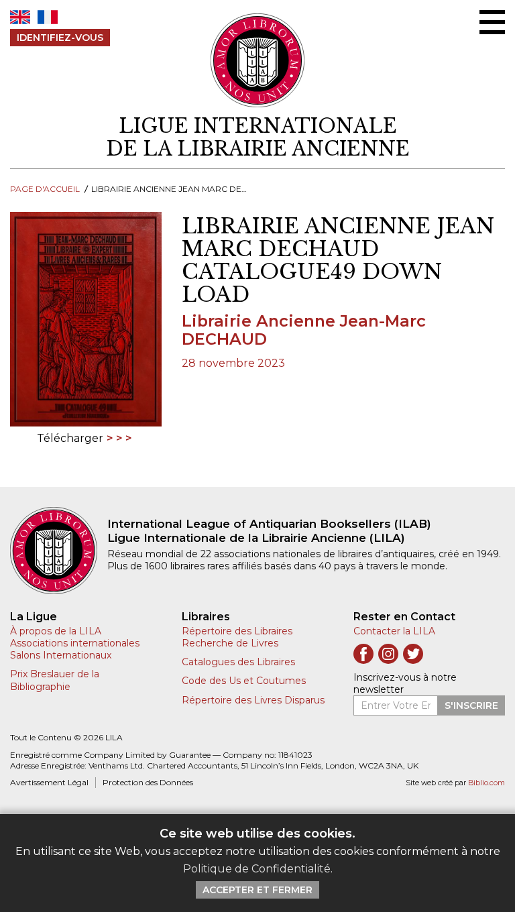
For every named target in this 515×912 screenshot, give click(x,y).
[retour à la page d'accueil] (58, 550)
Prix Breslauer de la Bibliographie (54, 680)
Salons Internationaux (60, 655)
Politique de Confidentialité (257, 868)
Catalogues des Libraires (238, 662)
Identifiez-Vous (60, 38)
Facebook (363, 654)
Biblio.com (486, 783)
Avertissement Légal (49, 782)
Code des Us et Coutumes (244, 681)
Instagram (388, 654)
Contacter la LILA (394, 631)
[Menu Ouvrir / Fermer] (492, 22)
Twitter (413, 654)
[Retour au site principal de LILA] (258, 60)
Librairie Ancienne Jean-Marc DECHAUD (304, 329)
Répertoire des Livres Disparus (253, 700)
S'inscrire (471, 705)
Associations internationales (74, 643)
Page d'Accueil (45, 189)
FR (48, 17)
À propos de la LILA (55, 631)
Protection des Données (148, 782)
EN (20, 17)
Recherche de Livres (230, 643)
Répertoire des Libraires (237, 631)
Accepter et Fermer (257, 890)
